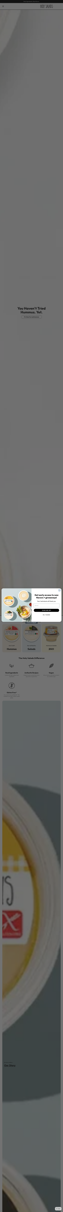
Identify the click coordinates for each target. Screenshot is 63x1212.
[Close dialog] (59, 590)
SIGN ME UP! (46, 610)
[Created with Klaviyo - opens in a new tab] (31, 623)
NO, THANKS (46, 614)
